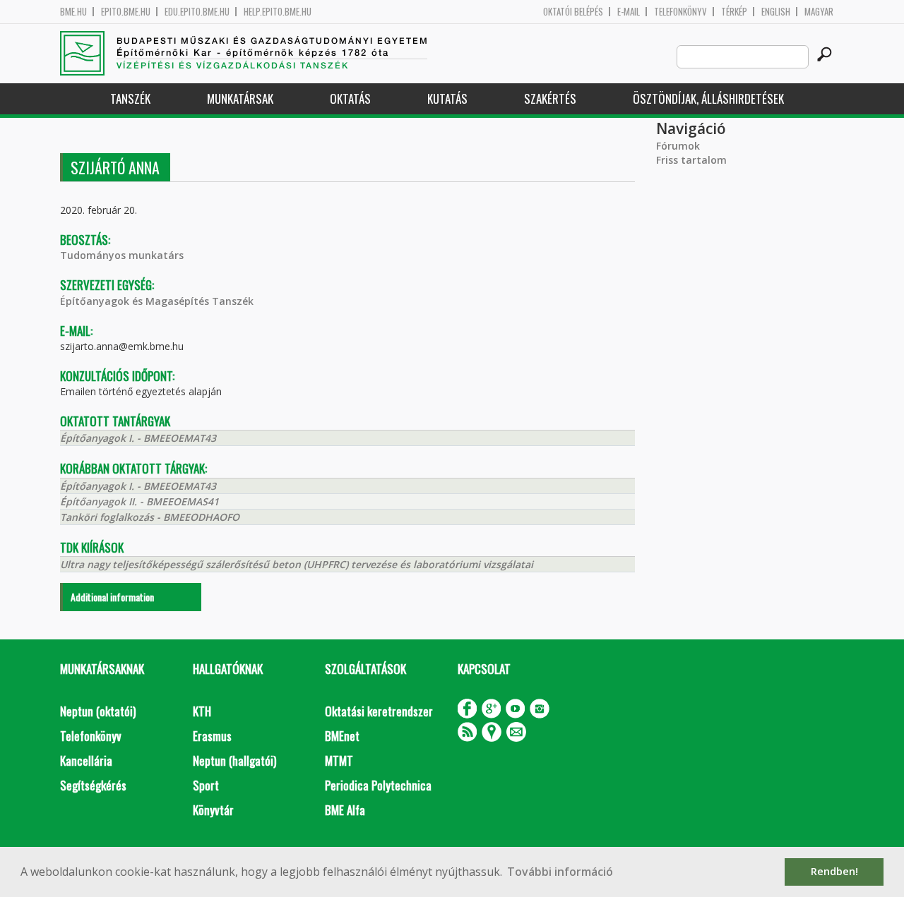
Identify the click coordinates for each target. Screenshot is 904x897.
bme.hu (73, 11)
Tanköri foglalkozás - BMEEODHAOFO (149, 517)
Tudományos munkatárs (122, 255)
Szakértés (550, 98)
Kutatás (447, 98)
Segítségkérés (93, 785)
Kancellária (86, 760)
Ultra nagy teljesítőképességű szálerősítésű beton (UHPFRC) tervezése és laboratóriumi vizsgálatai (296, 564)
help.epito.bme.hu (277, 11)
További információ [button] (560, 871)
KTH (202, 711)
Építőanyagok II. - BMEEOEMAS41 (139, 501)
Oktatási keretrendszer (379, 711)
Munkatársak (240, 98)
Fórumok (678, 145)
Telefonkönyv (680, 11)
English (775, 11)
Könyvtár (213, 810)
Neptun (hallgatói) (234, 760)
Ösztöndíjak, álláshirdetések (708, 98)
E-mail (628, 11)
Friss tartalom (691, 160)
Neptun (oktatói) (98, 711)
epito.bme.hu (125, 11)
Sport (206, 785)
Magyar (818, 11)
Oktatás (350, 98)
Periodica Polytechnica (378, 785)
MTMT (339, 760)
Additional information (112, 596)
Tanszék (130, 98)
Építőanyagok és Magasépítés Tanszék (157, 301)
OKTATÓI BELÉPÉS (573, 11)
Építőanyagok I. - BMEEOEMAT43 (138, 438)
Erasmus (212, 736)
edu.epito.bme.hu (197, 11)
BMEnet (342, 736)
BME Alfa (345, 810)
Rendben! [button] (834, 871)
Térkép (734, 11)
